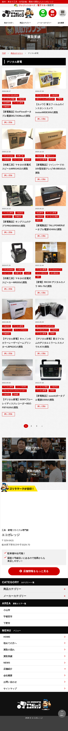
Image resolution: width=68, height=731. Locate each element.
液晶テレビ (51, 156)
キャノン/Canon (21, 330)
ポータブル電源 (8, 99)
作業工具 (20, 156)
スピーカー (17, 159)
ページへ (62, 714)
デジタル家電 (18, 103)
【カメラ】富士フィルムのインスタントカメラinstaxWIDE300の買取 (49, 108)
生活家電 (6, 103)
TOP (4, 53)
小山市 (27, 273)
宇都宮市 (6, 106)
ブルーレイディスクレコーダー (14, 390)
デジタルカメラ (42, 95)
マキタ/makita (8, 156)
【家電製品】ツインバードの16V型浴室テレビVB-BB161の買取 (50, 169)
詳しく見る (8, 122)
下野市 (59, 99)
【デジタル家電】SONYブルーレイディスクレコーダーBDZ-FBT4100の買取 (17, 403)
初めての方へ (9, 23)
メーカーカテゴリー (44, 23)
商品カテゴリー (25, 23)
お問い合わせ (10, 682)
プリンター (7, 216)
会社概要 (61, 23)
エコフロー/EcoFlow (10, 95)
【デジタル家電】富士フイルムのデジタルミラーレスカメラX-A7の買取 (49, 343)
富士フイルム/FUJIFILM (45, 99)
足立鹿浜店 (55, 273)
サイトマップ (10, 688)
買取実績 (7, 656)
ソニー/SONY (21, 387)
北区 (38, 277)
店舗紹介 (7, 669)
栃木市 (27, 159)
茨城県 (15, 394)
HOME (6, 637)
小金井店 (21, 99)
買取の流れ (9, 649)
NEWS (6, 662)
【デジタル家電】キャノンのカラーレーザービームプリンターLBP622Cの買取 (16, 343)
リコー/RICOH (42, 273)
